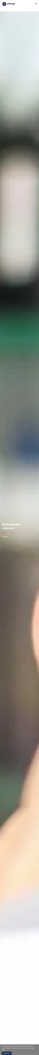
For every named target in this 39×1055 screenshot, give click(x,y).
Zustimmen (6, 1053)
